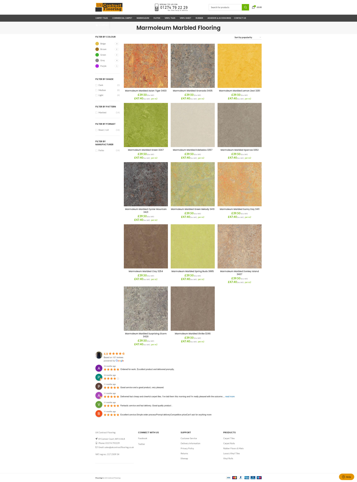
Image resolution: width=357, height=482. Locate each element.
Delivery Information (190, 443)
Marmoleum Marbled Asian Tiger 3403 (146, 90)
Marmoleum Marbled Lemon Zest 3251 (239, 90)
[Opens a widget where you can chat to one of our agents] (346, 477)
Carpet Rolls (229, 443)
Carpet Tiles (229, 438)
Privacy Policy (187, 448)
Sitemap (184, 458)
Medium (102, 90)
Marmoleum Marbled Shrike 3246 (193, 333)
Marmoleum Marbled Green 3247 (146, 149)
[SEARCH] (245, 7)
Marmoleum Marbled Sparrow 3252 (240, 149)
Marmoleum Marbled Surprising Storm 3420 (146, 335)
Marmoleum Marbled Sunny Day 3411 (239, 209)
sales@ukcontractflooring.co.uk (119, 447)
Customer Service (189, 438)
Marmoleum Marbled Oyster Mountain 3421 (146, 211)
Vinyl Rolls (228, 458)
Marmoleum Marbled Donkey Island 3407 (239, 273)
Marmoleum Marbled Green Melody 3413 (192, 209)
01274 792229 (112, 443)
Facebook (142, 438)
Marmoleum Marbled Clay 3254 (146, 271)
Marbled (102, 112)
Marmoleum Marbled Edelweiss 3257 (192, 149)
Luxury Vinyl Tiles (231, 453)
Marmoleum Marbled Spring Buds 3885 (193, 271)
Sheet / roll (103, 130)
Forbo (101, 150)
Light (100, 95)
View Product (144, 67)
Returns (184, 453)
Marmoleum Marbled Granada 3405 (193, 90)
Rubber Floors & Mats (233, 448)
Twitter (141, 444)
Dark (100, 85)
